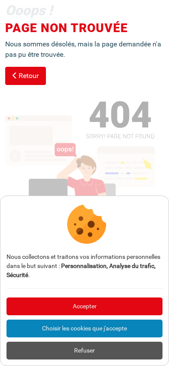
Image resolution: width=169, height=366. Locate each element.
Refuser (84, 350)
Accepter (85, 306)
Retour (28, 76)
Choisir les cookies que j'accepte (84, 328)
